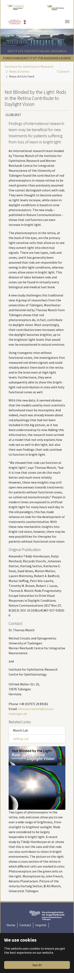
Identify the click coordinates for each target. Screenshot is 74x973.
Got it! (37, 965)
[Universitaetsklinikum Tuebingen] (55, 7)
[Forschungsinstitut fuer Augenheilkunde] (16, 7)
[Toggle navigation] (67, 21)
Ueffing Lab (21, 739)
